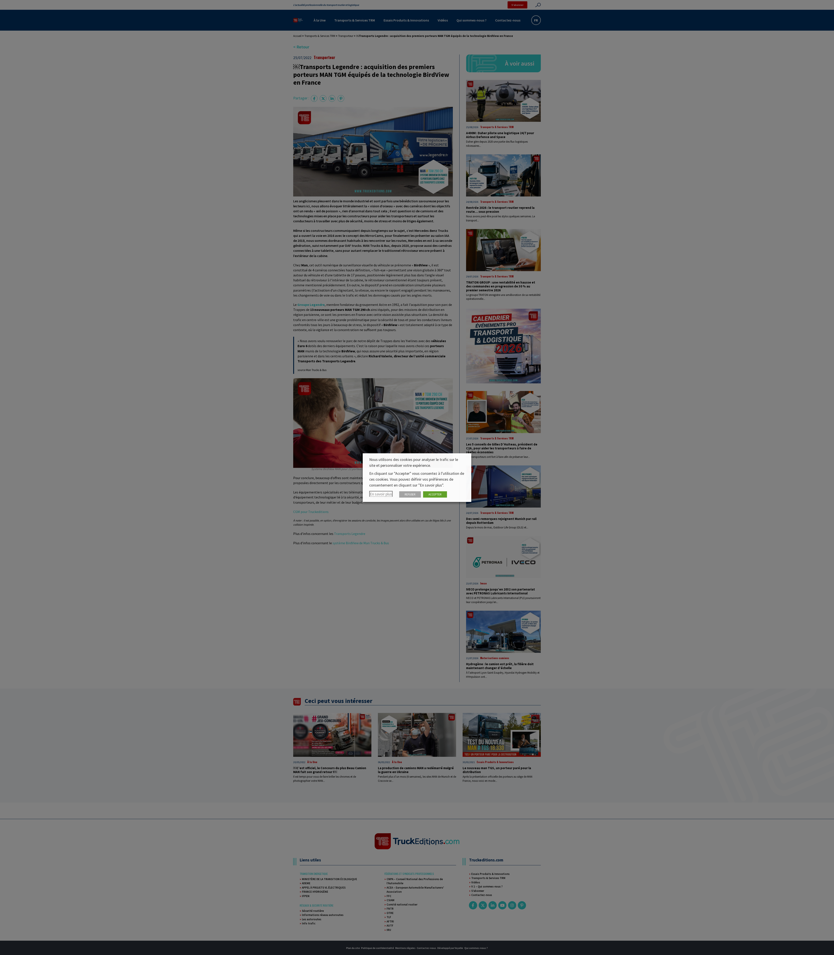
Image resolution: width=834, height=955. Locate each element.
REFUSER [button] (410, 494)
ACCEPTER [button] (435, 494)
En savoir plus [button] (381, 494)
